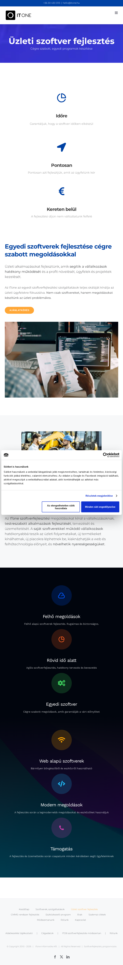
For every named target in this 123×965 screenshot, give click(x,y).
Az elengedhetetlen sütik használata (61, 506)
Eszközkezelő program (58, 914)
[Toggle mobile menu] (116, 12)
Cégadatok (47, 933)
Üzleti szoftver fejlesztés (84, 909)
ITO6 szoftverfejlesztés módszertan (81, 933)
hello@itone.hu (71, 2)
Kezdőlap (24, 909)
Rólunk (65, 919)
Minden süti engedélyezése (100, 506)
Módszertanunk (45, 919)
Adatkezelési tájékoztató (19, 933)
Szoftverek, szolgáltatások (50, 909)
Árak (79, 914)
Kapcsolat (80, 919)
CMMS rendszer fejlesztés (25, 914)
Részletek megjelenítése (99, 495)
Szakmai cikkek (97, 914)
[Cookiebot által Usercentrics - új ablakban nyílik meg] (105, 455)
